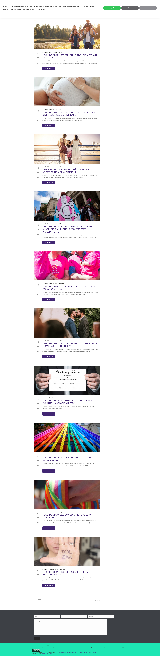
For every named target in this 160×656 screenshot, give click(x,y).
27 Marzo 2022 (58, 223)
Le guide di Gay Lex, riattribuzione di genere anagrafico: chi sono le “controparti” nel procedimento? (68, 229)
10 (78, 601)
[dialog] (80, 9)
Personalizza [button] (148, 8)
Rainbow (50, 109)
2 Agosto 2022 (58, 166)
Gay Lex (45, 52)
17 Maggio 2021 (62, 455)
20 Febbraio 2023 (60, 109)
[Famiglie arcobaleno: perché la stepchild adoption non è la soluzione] (67, 149)
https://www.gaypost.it (47, 653)
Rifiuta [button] (130, 8)
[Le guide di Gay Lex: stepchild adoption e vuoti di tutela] (67, 34)
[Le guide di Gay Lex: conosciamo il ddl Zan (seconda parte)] (67, 551)
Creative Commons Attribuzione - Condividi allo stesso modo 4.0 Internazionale (78, 652)
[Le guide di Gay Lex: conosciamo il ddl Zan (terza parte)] (67, 494)
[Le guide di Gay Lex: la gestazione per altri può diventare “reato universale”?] (67, 91)
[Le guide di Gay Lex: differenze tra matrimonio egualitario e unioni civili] (67, 323)
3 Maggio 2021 (62, 569)
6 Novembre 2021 (58, 340)
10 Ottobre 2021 (62, 397)
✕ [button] (156, 2)
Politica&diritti (51, 283)
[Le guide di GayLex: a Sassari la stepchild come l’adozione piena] (67, 265)
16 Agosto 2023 (58, 52)
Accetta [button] (112, 8)
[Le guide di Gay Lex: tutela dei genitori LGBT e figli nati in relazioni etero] (67, 380)
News (49, 52)
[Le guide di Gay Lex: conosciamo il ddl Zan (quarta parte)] (67, 437)
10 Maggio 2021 (62, 512)
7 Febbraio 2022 (62, 283)
